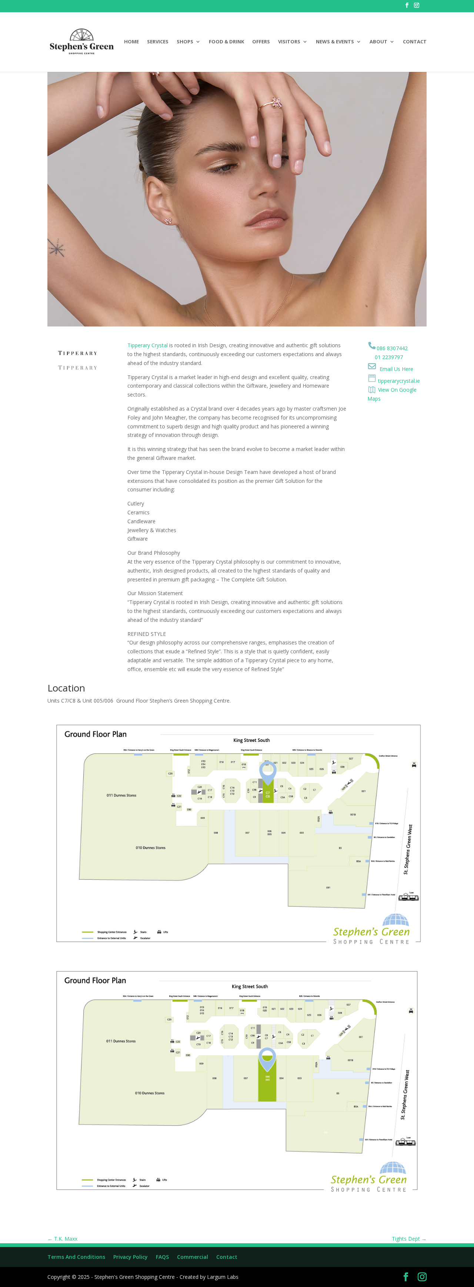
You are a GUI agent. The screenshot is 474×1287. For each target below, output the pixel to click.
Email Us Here (396, 368)
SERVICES (157, 42)
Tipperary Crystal (147, 345)
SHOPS (185, 42)
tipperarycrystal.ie (398, 380)
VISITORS (289, 42)
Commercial (192, 1256)
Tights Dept (409, 1238)
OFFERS (261, 42)
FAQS (162, 1256)
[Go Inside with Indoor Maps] (372, 390)
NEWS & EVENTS (335, 42)
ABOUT (378, 42)
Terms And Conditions (76, 1256)
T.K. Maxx (62, 1238)
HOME (131, 42)
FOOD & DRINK (226, 42)
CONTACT (415, 42)
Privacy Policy (130, 1256)
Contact (226, 1256)
